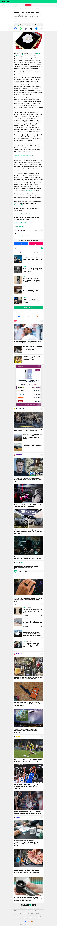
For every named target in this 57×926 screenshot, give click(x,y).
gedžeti (20, 235)
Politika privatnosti (31, 917)
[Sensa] (24, 913)
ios (15, 235)
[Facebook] (21, 243)
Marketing (18, 916)
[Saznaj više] (41, 321)
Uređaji (24, 8)
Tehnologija (27, 235)
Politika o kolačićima (22, 917)
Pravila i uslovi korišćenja (35, 916)
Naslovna (16, 8)
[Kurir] (22, 911)
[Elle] (19, 913)
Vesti (21, 8)
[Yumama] (33, 911)
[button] (41, 21)
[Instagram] (36, 243)
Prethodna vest (21, 230)
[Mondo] (16, 911)
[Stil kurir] (28, 913)
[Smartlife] (5, 1)
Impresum (23, 916)
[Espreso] (37, 913)
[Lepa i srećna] (27, 911)
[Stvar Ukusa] (40, 911)
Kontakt (27, 916)
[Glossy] (32, 913)
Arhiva (37, 917)
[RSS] (38, 316)
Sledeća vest (37, 230)
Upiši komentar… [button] (22, 571)
